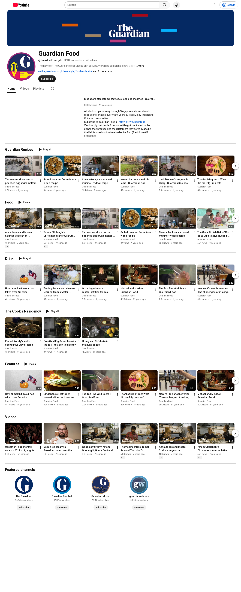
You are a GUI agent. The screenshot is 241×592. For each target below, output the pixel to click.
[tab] (11, 88)
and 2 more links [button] (102, 71)
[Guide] (6, 5)
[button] (90, 136)
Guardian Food (12, 187)
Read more (90, 136)
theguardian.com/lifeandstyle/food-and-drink (66, 71)
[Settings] (214, 5)
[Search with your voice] (176, 4)
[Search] (164, 4)
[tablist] (120, 88)
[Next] (235, 165)
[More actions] (40, 180)
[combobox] (112, 5)
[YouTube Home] (21, 5)
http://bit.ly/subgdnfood (132, 121)
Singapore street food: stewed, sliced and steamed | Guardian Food (119, 99)
